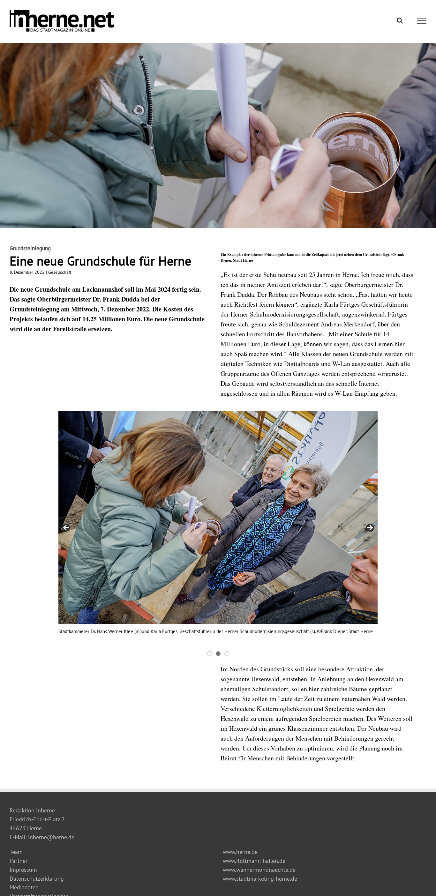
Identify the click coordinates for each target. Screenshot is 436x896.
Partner (18, 860)
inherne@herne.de (51, 837)
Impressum (23, 869)
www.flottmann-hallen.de (254, 860)
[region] (218, 534)
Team (16, 851)
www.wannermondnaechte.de (259, 869)
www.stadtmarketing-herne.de (260, 878)
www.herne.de (240, 851)
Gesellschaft (59, 272)
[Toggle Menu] (422, 21)
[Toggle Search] (400, 20)
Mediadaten (24, 887)
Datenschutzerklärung (37, 878)
